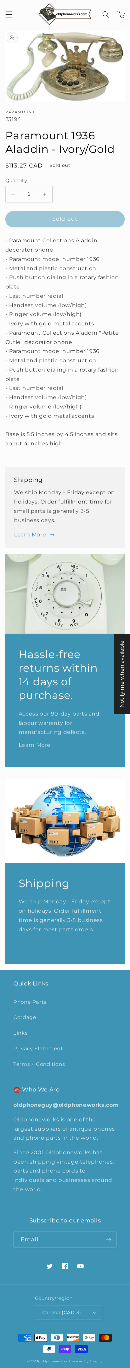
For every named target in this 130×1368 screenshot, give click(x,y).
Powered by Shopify (85, 1361)
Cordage (24, 1017)
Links (20, 1033)
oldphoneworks (54, 1361)
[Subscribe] (108, 1239)
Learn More (30, 534)
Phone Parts (29, 1002)
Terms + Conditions (39, 1064)
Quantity (16, 180)
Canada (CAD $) (61, 1312)
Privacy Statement (38, 1049)
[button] (8, 14)
